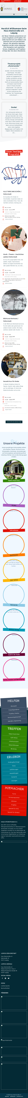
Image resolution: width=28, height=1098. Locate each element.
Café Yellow (14, 738)
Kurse (14, 794)
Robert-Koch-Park (14, 734)
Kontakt (7, 1096)
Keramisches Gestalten (10, 407)
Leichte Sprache (17, 0)
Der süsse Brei (22, 278)
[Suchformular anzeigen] (26, 14)
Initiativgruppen (14, 741)
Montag (18, 217)
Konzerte (14, 777)
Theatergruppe (6, 281)
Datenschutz (20, 1096)
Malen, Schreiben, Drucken (10, 217)
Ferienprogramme (14, 798)
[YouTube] (8, 978)
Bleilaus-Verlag (8, 216)
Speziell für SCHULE (14, 812)
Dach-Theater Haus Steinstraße (11, 278)
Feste (14, 766)
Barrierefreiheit (17, 1)
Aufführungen (14, 769)
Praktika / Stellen (14, 713)
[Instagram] (5, 978)
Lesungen (14, 780)
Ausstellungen (14, 773)
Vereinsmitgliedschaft (14, 717)
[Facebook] (2, 978)
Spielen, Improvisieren (16, 280)
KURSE (13, 216)
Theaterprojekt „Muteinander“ (14, 65)
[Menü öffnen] (14, 14)
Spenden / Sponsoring (14, 721)
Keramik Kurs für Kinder (11, 381)
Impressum (12, 1096)
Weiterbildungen (14, 745)
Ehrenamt (14, 706)
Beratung (14, 749)
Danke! (14, 107)
